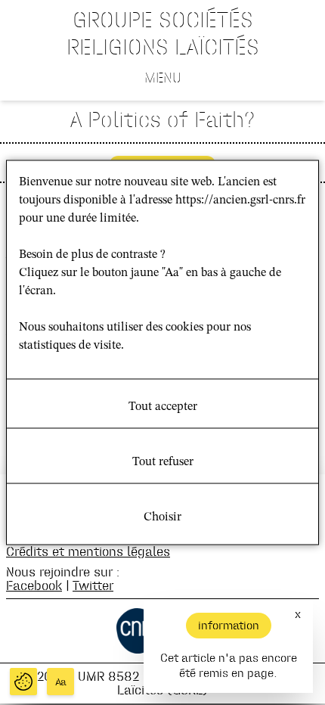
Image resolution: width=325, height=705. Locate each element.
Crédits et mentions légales (88, 551)
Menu (162, 77)
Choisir (162, 517)
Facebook (34, 585)
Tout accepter (162, 407)
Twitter (93, 585)
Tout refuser (162, 462)
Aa (61, 682)
